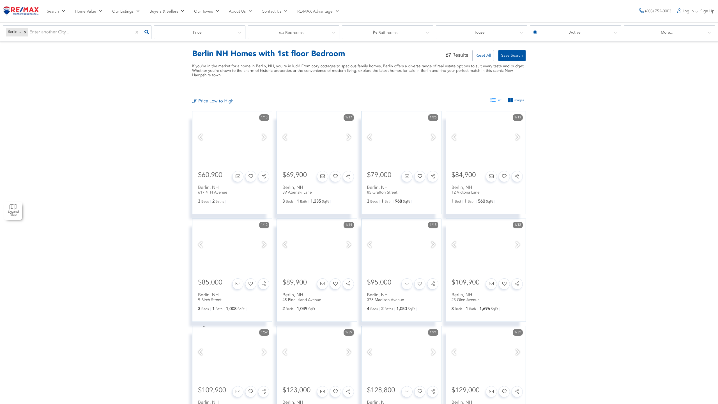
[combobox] (30, 32)
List (498, 100)
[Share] (263, 176)
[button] (25, 32)
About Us (237, 11)
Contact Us (271, 11)
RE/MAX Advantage (315, 11)
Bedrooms (294, 33)
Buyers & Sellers (163, 11)
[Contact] (237, 176)
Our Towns (203, 11)
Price (197, 33)
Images (518, 100)
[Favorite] (250, 176)
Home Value (85, 11)
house (479, 33)
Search (53, 11)
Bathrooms (387, 33)
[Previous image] (200, 138)
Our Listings (123, 11)
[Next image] (264, 138)
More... (667, 33)
